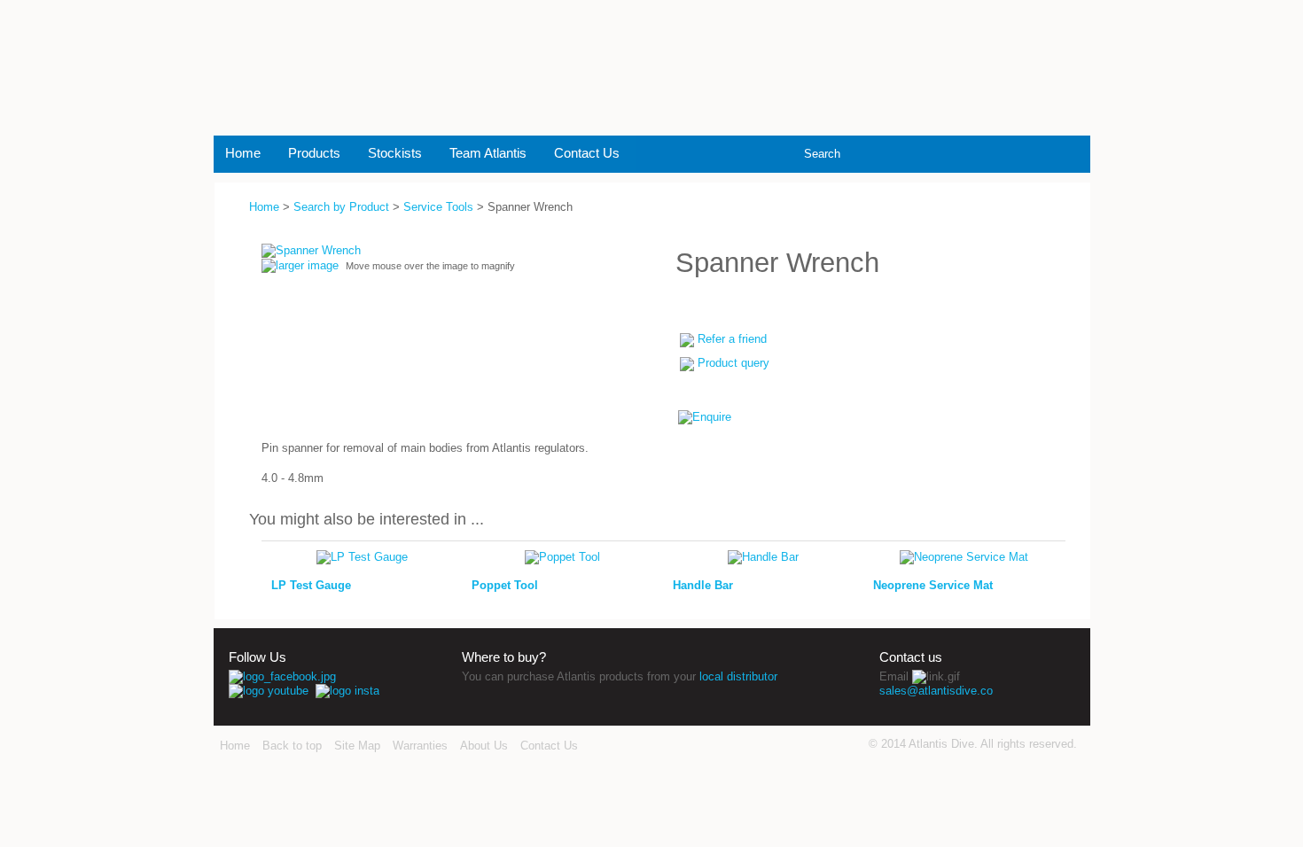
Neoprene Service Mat (933, 585)
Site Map (357, 745)
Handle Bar (703, 585)
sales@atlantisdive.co (936, 690)
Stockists (395, 152)
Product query (733, 362)
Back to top (292, 745)
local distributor (738, 676)
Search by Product (341, 207)
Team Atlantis (488, 152)
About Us (484, 745)
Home (243, 152)
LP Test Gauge (311, 585)
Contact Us (587, 152)
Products (314, 152)
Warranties (420, 745)
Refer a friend (732, 339)
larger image (307, 265)
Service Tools (438, 207)
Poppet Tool (505, 585)
